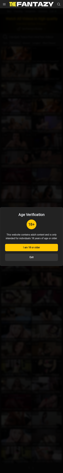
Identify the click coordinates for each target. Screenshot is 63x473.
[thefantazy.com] (31, 4)
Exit (31, 257)
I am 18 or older (31, 247)
